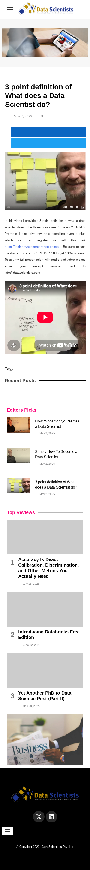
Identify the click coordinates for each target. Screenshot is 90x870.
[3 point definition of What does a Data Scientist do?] (19, 485)
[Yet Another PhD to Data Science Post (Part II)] (45, 670)
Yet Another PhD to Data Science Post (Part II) (44, 695)
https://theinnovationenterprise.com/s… (33, 246)
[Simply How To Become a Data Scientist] (19, 455)
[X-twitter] (39, 816)
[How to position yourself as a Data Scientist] (19, 425)
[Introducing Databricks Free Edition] (45, 609)
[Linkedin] (51, 816)
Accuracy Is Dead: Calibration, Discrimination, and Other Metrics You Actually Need (48, 568)
